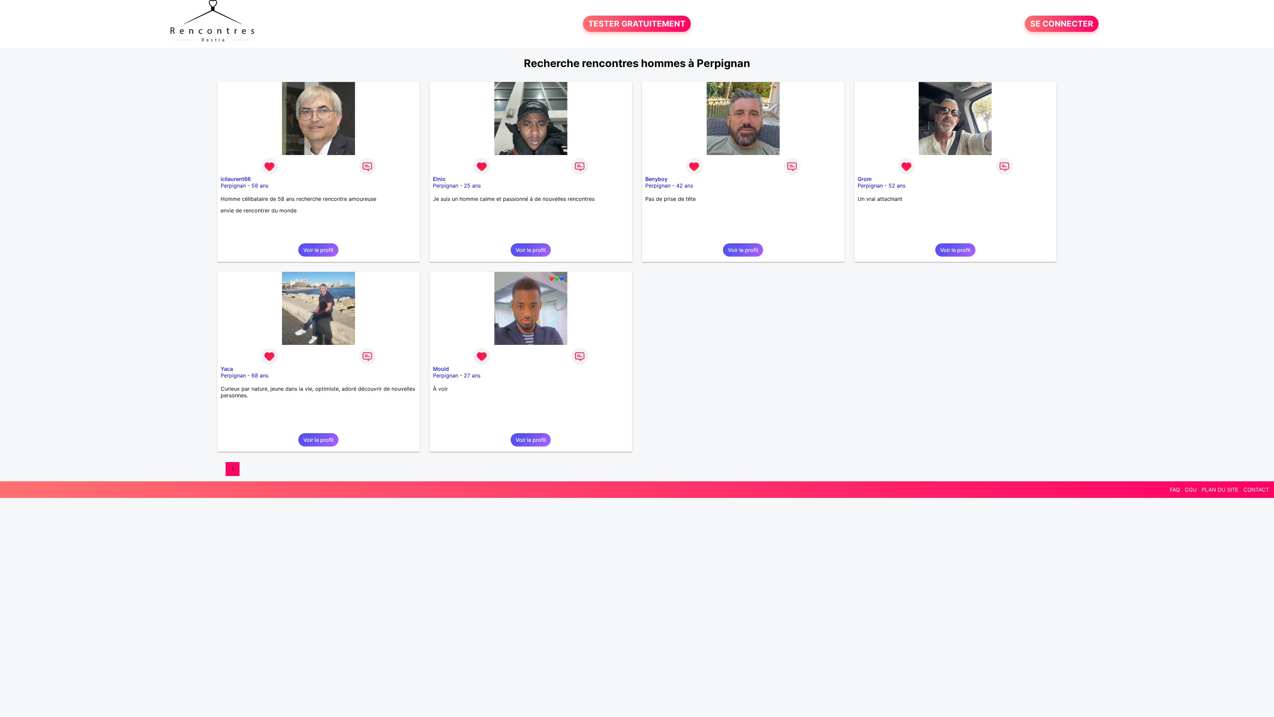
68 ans (259, 375)
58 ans (259, 185)
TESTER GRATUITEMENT (636, 24)
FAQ (1175, 489)
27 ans (472, 375)
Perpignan (233, 185)
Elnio (439, 179)
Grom (865, 179)
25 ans (472, 185)
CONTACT (1256, 489)
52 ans (896, 185)
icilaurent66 (236, 179)
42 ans (684, 185)
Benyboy (656, 179)
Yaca (227, 368)
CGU (1191, 489)
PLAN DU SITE (1220, 489)
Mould (441, 368)
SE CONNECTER (1061, 24)
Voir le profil (318, 250)
